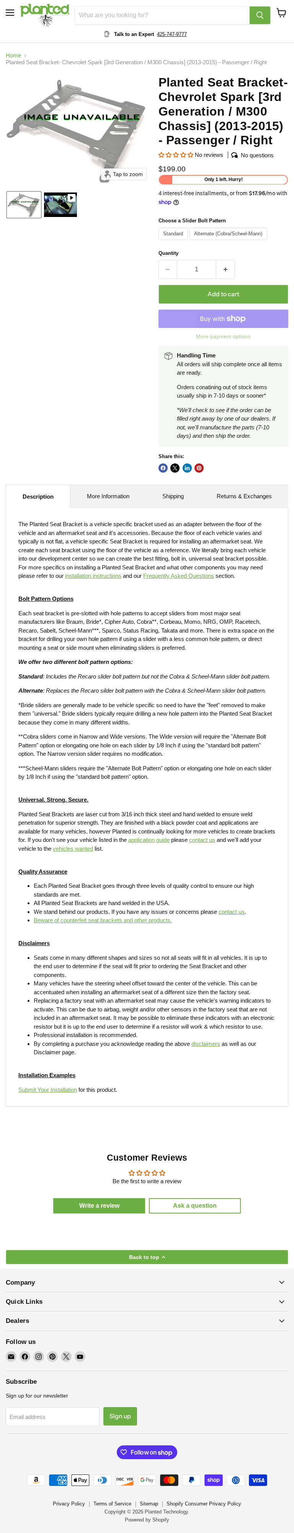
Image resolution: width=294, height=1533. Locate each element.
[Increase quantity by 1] (225, 269)
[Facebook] (25, 1356)
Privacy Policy (69, 1504)
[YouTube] (80, 1356)
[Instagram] (38, 1356)
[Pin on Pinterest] (199, 468)
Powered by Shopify (147, 1520)
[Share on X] (175, 468)
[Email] (11, 1356)
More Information (108, 496)
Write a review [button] (99, 1205)
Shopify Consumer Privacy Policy (204, 1504)
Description (38, 496)
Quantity (168, 253)
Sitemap (149, 1504)
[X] (66, 1356)
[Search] (260, 15)
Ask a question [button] (195, 1205)
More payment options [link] (223, 336)
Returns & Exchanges (244, 496)
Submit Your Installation (47, 1089)
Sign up (120, 1416)
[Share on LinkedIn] (187, 468)
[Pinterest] (52, 1356)
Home (13, 55)
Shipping (173, 496)
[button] (24, 205)
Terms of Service (112, 1504)
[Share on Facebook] (163, 468)
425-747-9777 (172, 34)
